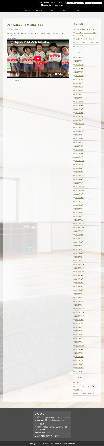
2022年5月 (79, 146)
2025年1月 (79, 87)
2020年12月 (79, 187)
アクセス (94, 3)
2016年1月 (79, 360)
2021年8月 (79, 172)
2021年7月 (79, 175)
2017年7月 (79, 327)
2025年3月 (79, 79)
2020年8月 (79, 198)
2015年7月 (79, 368)
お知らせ (18, 80)
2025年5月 (79, 72)
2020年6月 (79, 205)
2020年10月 (79, 190)
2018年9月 (79, 275)
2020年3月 (79, 209)
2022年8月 (79, 139)
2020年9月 (79, 194)
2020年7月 (79, 201)
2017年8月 (79, 323)
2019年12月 (79, 220)
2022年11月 (79, 127)
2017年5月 (79, 334)
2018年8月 (79, 279)
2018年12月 (79, 264)
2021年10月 (79, 164)
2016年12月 (79, 338)
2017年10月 (79, 316)
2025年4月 (79, 76)
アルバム (78, 382)
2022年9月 (79, 135)
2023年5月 (79, 109)
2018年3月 (79, 297)
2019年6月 (79, 242)
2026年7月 (79, 57)
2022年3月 (79, 153)
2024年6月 (79, 90)
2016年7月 (79, 357)
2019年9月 (79, 231)
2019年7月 (79, 238)
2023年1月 (79, 120)
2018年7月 (79, 283)
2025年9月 (79, 68)
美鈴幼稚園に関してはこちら (48, 436)
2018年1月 (79, 305)
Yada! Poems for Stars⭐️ (85, 39)
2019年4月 (79, 249)
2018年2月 (79, 301)
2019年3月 (79, 253)
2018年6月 (79, 286)
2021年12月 (79, 161)
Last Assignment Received (86, 29)
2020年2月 (79, 212)
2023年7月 (79, 102)
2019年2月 (79, 257)
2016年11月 (79, 342)
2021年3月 (79, 179)
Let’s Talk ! (80, 46)
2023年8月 (79, 98)
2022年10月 (79, 131)
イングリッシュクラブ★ (84, 386)
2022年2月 (79, 157)
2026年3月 (79, 61)
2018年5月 (79, 290)
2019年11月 (79, 224)
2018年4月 (79, 294)
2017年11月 (79, 312)
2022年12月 (79, 124)
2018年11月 (79, 268)
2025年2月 (79, 83)
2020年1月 (79, 216)
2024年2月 (79, 94)
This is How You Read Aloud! (87, 42)
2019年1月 (79, 260)
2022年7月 (79, 142)
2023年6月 (79, 105)
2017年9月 (79, 320)
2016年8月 (79, 353)
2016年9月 (79, 349)
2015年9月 (79, 364)
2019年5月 (79, 246)
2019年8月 (79, 235)
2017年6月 (79, 331)
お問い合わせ (76, 3)
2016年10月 (79, 346)
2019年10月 (79, 227)
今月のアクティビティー (84, 394)
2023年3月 (79, 113)
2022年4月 (79, 150)
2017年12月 (79, 309)
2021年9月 (79, 168)
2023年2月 (79, 116)
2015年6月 (79, 371)
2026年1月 (79, 65)
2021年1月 (79, 183)
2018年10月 (79, 272)
